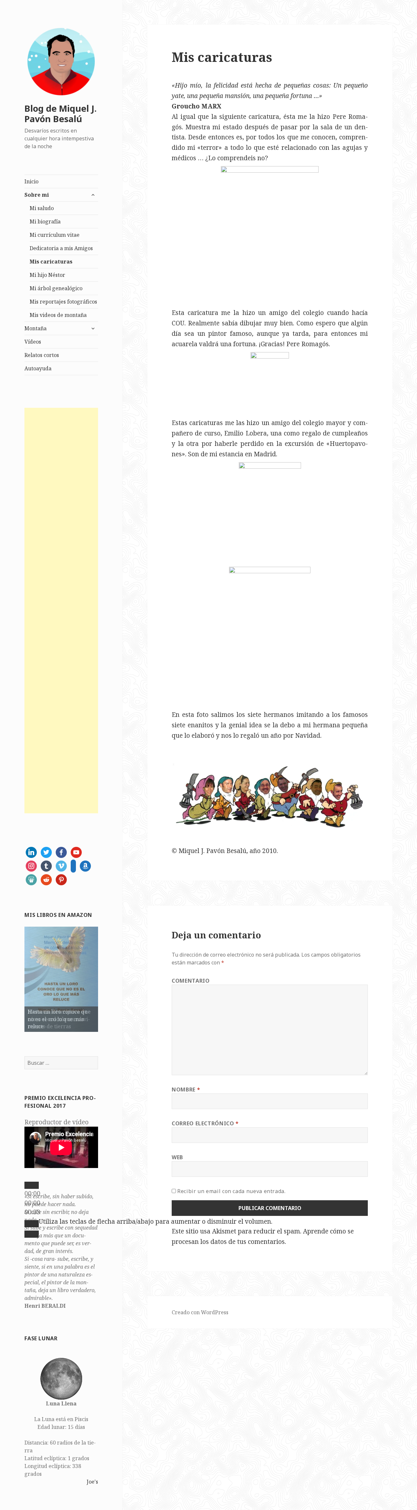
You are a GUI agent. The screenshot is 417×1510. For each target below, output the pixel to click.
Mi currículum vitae (54, 234)
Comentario (190, 980)
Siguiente (109, 978)
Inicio (31, 181)
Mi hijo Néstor (47, 274)
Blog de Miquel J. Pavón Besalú (60, 113)
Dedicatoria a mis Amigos (61, 248)
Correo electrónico (205, 1123)
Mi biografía (45, 221)
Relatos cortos (41, 355)
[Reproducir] (31, 1185)
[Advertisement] (61, 610)
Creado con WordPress (200, 1312)
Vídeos (32, 341)
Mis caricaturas (51, 261)
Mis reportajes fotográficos (63, 301)
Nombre (186, 1089)
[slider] (155, 1221)
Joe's (92, 1481)
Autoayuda (37, 368)
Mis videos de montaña (58, 315)
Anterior (13, 978)
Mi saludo (42, 208)
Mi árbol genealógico (56, 288)
